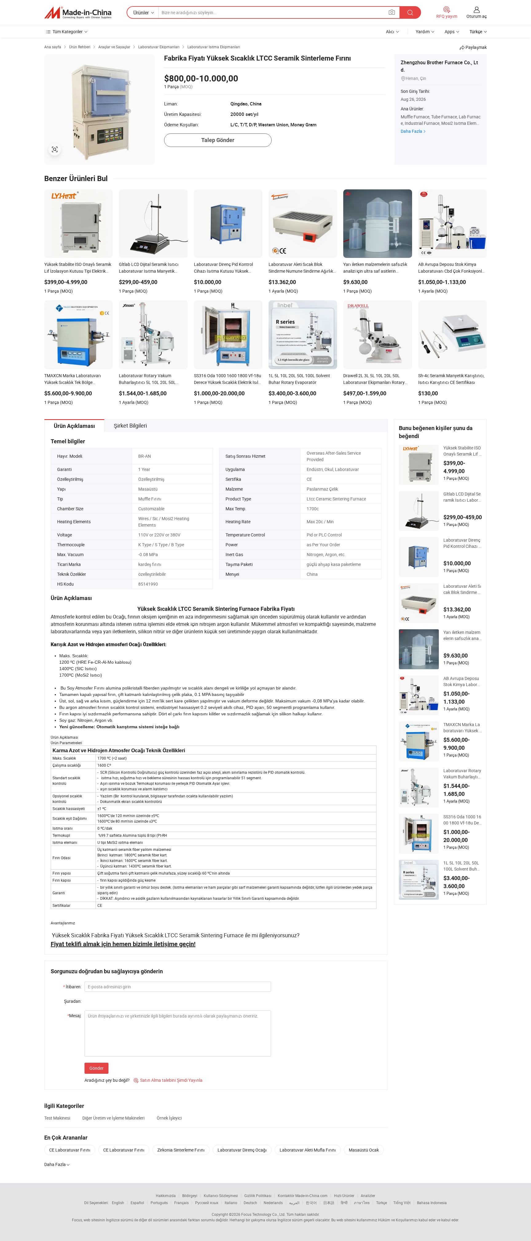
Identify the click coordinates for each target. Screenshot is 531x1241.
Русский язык (206, 1202)
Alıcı (390, 31)
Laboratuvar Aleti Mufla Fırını (308, 1150)
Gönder (96, 1068)
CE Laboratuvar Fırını (69, 1150)
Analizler (368, 1195)
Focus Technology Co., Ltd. (263, 1214)
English (118, 1202)
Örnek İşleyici (169, 1118)
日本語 (328, 1202)
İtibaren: (72, 987)
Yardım (423, 31)
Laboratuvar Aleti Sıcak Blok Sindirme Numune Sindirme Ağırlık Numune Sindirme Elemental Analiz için (462, 589)
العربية (294, 1202)
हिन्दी (344, 1202)
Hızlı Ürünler (344, 1195)
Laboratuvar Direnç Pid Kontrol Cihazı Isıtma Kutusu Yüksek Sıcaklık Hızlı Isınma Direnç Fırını (462, 543)
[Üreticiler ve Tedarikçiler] (77, 12)
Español (137, 1202)
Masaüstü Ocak (364, 1150)
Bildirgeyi (189, 1195)
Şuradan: (72, 1001)
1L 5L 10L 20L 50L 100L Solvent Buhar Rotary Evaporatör (462, 866)
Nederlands (273, 1202)
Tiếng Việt (402, 1202)
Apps (449, 31)
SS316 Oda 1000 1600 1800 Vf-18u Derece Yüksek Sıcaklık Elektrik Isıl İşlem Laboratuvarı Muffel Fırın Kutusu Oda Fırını (462, 820)
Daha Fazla (411, 131)
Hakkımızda (166, 1195)
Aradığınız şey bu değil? (107, 1080)
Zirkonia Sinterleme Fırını (181, 1150)
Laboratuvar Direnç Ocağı (242, 1150)
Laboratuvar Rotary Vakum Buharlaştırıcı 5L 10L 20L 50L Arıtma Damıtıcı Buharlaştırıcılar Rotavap (462, 774)
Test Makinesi (57, 1118)
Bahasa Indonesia (432, 1202)
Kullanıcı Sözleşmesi (221, 1195)
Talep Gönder (217, 140)
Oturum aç (476, 16)
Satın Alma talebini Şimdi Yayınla (168, 1080)
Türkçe (381, 1202)
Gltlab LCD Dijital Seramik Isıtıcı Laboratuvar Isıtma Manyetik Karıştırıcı (462, 497)
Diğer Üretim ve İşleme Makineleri (113, 1118)
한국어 (311, 1202)
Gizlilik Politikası (257, 1195)
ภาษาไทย (362, 1202)
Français (181, 1202)
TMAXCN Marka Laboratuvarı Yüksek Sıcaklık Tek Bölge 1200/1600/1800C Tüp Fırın (462, 727)
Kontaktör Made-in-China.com (303, 1195)
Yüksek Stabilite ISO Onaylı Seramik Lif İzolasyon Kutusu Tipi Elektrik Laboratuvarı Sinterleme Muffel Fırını (462, 451)
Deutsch (250, 1202)
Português (159, 1202)
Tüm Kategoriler (68, 31)
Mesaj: (74, 1015)
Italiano (231, 1202)
